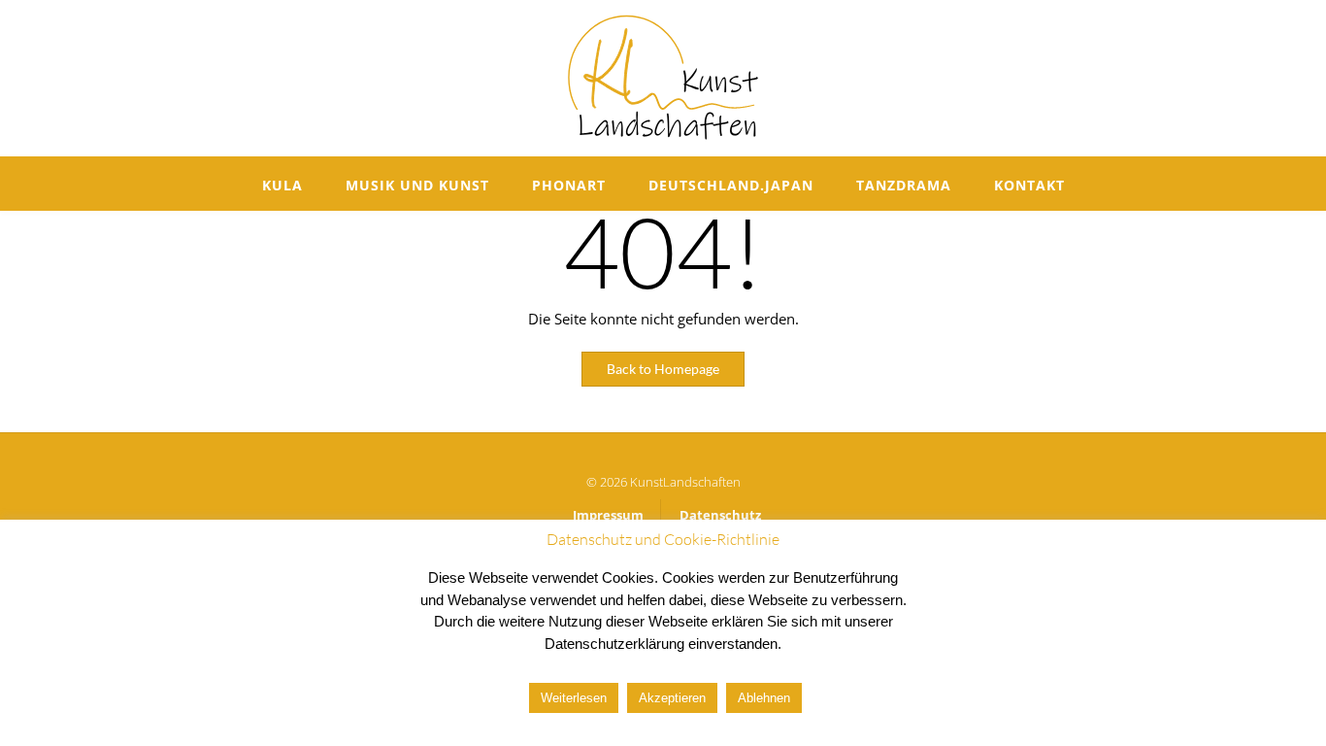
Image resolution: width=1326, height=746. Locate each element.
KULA (282, 185)
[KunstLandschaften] (663, 78)
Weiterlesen (574, 698)
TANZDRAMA (903, 185)
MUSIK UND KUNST (417, 185)
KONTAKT (1029, 185)
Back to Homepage (663, 368)
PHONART (569, 185)
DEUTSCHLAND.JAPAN (730, 185)
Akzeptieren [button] (672, 698)
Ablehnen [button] (764, 698)
